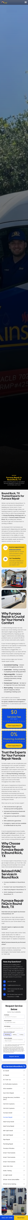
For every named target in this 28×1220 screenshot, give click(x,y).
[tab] (7, 1034)
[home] (4, 2)
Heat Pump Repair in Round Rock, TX (15, 889)
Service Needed (8, 1038)
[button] (25, 2)
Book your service (15, 549)
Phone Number (7, 1020)
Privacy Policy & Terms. (9, 1052)
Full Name (6, 1014)
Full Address (7, 1026)
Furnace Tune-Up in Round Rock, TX (15, 887)
